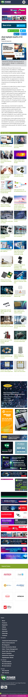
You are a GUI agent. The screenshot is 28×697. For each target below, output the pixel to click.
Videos (4, 627)
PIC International (6, 663)
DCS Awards (5, 670)
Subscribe (5, 633)
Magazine (4, 625)
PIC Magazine (6, 645)
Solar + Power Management (10, 649)
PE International (6, 665)
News (3, 620)
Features (4, 622)
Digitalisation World (7, 657)
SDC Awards (5, 672)
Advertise (4, 631)
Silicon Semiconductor (8, 642)
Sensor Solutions (7, 653)
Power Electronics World (9, 647)
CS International (6, 661)
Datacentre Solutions (8, 655)
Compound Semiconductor (9, 640)
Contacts (4, 635)
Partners (4, 629)
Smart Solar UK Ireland (8, 651)
